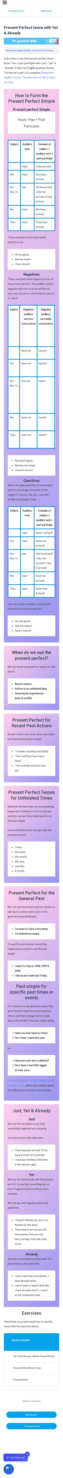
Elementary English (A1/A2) (18, 50)
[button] (9, 1469)
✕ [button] (27, 1454)
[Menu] (5, 2)
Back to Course (31, 1400)
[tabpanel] (31, 692)
